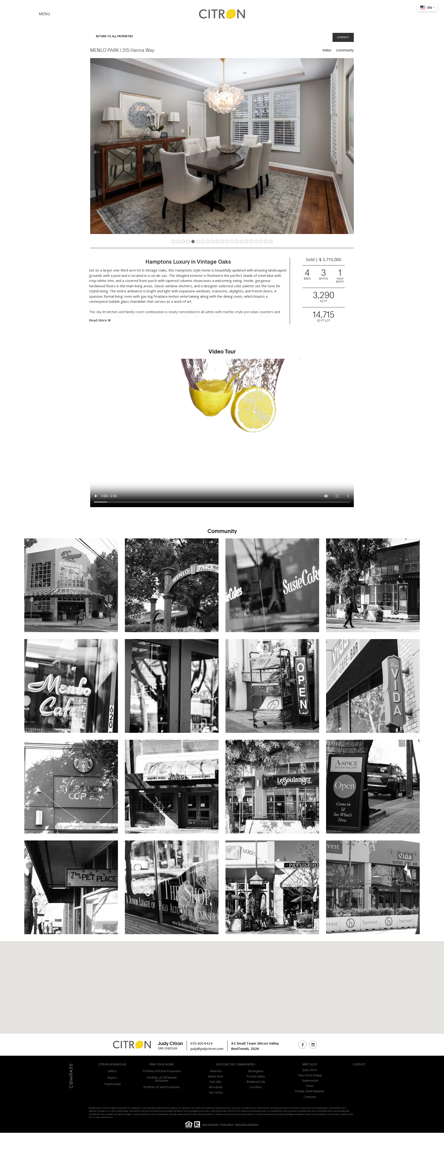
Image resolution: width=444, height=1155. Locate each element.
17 (252, 241)
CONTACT (343, 37)
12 (227, 241)
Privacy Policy (227, 1124)
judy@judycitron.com (206, 1048)
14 (237, 241)
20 (266, 241)
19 (261, 241)
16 (247, 241)
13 (232, 241)
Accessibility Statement (247, 1124)
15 (242, 241)
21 (271, 241)
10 (218, 241)
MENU (44, 13)
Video (326, 50)
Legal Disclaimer (210, 1124)
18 (257, 241)
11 (223, 241)
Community (345, 50)
